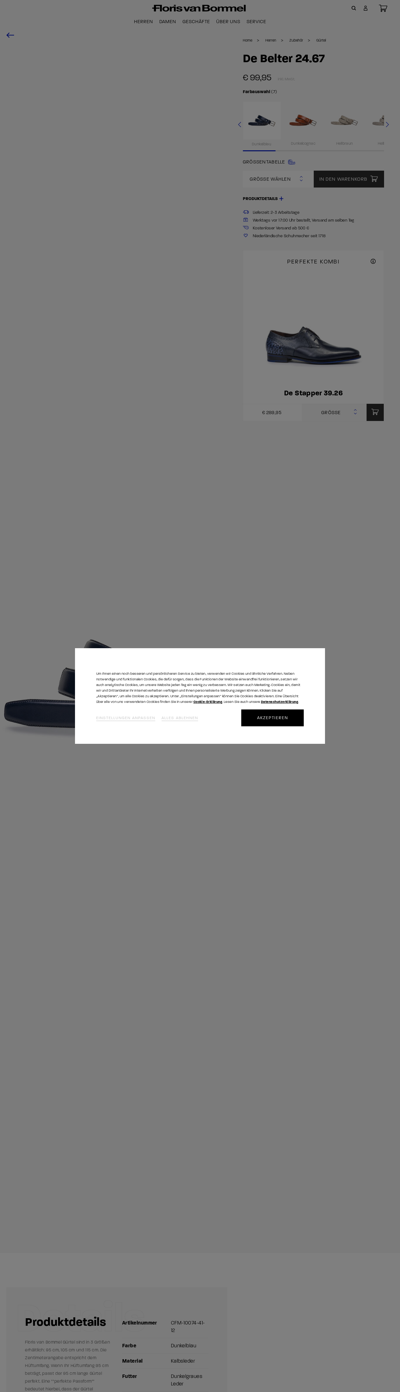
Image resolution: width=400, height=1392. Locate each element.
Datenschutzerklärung (279, 702)
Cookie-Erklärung (207, 702)
